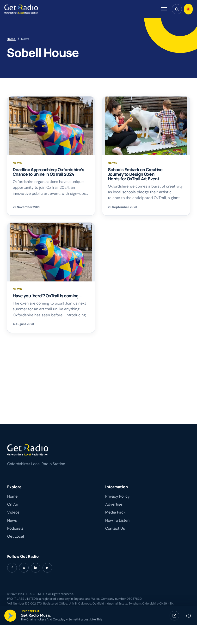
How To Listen (117, 520)
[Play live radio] (10, 616)
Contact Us (115, 528)
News (12, 520)
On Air (12, 504)
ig (35, 568)
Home (11, 39)
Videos (13, 512)
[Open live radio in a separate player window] (174, 615)
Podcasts (15, 528)
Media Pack (115, 512)
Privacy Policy (117, 496)
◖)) (188, 615)
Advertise (113, 504)
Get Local (15, 536)
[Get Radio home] (21, 9)
